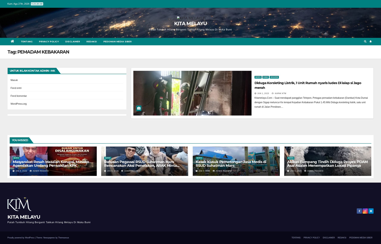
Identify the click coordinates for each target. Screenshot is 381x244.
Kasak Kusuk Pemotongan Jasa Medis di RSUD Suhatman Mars (231, 164)
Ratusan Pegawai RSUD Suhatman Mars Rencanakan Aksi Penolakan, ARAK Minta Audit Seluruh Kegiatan (140, 165)
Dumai (265, 77)
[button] (365, 41)
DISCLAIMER (72, 41)
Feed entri (16, 88)
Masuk (14, 80)
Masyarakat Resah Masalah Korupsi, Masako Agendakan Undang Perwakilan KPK (51, 164)
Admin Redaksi (40, 171)
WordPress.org (19, 104)
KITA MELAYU (190, 23)
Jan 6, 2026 (113, 171)
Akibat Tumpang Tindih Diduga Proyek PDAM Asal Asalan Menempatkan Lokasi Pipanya (327, 164)
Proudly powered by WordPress (21, 238)
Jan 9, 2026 (21, 171)
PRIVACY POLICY (49, 41)
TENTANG (27, 41)
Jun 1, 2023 (263, 93)
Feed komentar (19, 96)
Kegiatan (274, 77)
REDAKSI (91, 41)
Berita (258, 77)
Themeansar (63, 238)
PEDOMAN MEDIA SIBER (117, 41)
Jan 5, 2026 (204, 171)
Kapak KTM (280, 93)
